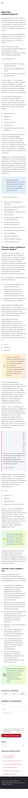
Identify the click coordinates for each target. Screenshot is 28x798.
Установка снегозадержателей (12, 764)
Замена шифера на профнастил (12, 761)
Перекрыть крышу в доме (11, 770)
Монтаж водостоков (9, 774)
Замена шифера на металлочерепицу (9, 756)
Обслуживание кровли (10, 767)
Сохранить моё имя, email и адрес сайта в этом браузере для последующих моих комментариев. (13, 730)
